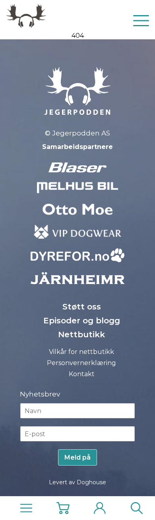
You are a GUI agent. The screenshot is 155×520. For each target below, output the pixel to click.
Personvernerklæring (81, 363)
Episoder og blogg (81, 320)
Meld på (77, 457)
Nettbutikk (81, 334)
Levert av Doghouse (77, 482)
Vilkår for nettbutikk (81, 352)
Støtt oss (81, 306)
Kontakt (82, 374)
